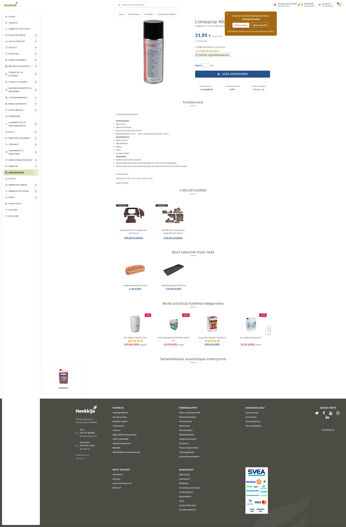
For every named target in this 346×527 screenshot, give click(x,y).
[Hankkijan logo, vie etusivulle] (11, 4)
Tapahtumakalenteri (122, 443)
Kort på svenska (120, 417)
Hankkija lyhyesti (120, 412)
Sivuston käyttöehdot (188, 447)
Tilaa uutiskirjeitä (253, 426)
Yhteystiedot (118, 426)
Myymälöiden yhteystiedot (125, 434)
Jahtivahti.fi (118, 474)
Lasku (181, 501)
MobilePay (183, 483)
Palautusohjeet (186, 430)
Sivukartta (184, 443)
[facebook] (324, 413)
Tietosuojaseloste (186, 452)
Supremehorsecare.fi (122, 483)
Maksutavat (184, 426)
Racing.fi (116, 479)
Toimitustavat (185, 421)
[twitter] (317, 413)
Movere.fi (117, 487)
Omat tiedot (251, 417)
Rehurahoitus (185, 496)
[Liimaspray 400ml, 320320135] (153, 52)
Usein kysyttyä (251, 412)
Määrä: (198, 65)
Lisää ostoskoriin (234, 74)
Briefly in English (120, 421)
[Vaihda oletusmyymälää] (299, 4)
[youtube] (331, 413)
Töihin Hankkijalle (121, 439)
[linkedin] (328, 417)
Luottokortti (184, 479)
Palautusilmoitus (186, 434)
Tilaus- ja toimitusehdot (189, 412)
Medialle (116, 447)
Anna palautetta (252, 421)
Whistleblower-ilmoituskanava (126, 452)
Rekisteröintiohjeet (188, 417)
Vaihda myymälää (260, 25)
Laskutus (116, 430)
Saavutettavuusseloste (189, 456)
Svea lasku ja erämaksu (189, 487)
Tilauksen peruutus (187, 439)
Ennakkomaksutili (187, 509)
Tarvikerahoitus (186, 492)
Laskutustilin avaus (187, 505)
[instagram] (338, 413)
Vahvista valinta (240, 25)
